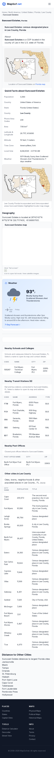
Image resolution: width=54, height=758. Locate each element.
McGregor (8, 606)
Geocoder (6, 732)
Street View (7, 736)
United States (27, 12)
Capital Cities (7, 718)
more (43, 483)
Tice (6, 645)
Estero (6, 553)
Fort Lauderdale (9, 689)
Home (4, 12)
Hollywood (7, 694)
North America (14, 12)
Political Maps (34, 714)
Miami (5, 665)
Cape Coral (7, 683)
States (4, 714)
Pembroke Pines (10, 692)
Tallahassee (7, 686)
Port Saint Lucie (9, 680)
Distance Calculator (10, 729)
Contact (32, 739)
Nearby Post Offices (15, 446)
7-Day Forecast (12, 325)
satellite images (33, 273)
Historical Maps (35, 718)
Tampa (5, 668)
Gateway (7, 592)
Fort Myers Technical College (18, 369)
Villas (6, 581)
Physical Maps (35, 711)
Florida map (40, 84)
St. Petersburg (9, 674)
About (31, 729)
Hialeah (5, 677)
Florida (37, 12)
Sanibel (7, 600)
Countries (6, 711)
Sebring (16, 427)
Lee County (46, 12)
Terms (31, 732)
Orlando (6, 671)
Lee (16, 42)
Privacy (32, 736)
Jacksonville (8, 662)
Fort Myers (8, 508)
